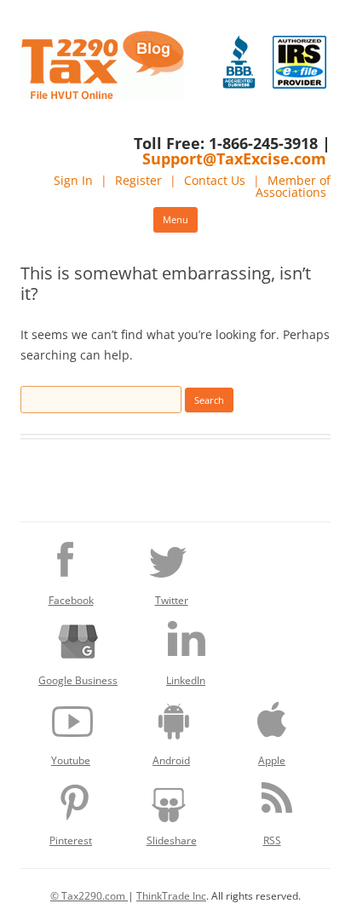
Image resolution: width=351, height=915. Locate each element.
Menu (175, 219)
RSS (272, 840)
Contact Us (214, 180)
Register (138, 180)
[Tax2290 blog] (102, 95)
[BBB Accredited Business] (239, 62)
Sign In (73, 180)
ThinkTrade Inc (171, 896)
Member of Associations (293, 186)
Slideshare (172, 840)
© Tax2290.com (89, 896)
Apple (271, 760)
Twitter (171, 600)
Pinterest (70, 840)
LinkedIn (185, 680)
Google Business (78, 680)
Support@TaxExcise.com (234, 158)
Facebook (71, 600)
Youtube (70, 760)
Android (171, 760)
